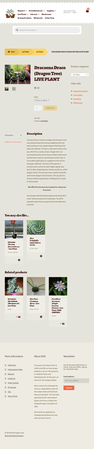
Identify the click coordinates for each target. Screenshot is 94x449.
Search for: (83, 10)
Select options (19, 260)
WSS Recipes (78, 103)
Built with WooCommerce (14, 436)
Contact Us (11, 378)
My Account (67, 12)
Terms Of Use (12, 396)
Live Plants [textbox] (79, 75)
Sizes (36, 97)
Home (13, 52)
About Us (11, 374)
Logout (74, 12)
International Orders (70, 11)
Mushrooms (46, 14)
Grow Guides (78, 95)
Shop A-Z (21, 11)
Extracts (33, 14)
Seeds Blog (77, 99)
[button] (27, 68)
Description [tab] (9, 135)
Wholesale (38, 18)
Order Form (49, 18)
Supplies (50, 11)
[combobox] (80, 74)
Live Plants (22, 14)
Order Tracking (13, 383)
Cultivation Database (80, 91)
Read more (19, 317)
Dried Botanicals (36, 11)
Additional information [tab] (13, 142)
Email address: (69, 377)
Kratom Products (25, 18)
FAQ (9, 392)
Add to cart (50, 108)
